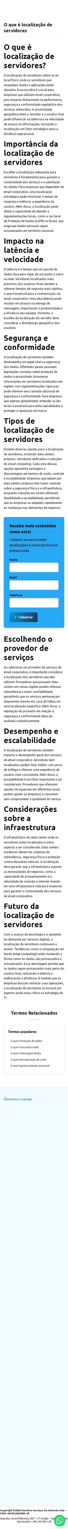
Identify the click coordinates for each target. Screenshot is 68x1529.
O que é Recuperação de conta (28, 1059)
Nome (13, 559)
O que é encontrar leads (25, 1047)
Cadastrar (23, 617)
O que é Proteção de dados (26, 1040)
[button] (59, 1520)
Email (14, 577)
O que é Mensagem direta (26, 1053)
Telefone (15, 595)
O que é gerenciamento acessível (30, 1065)
